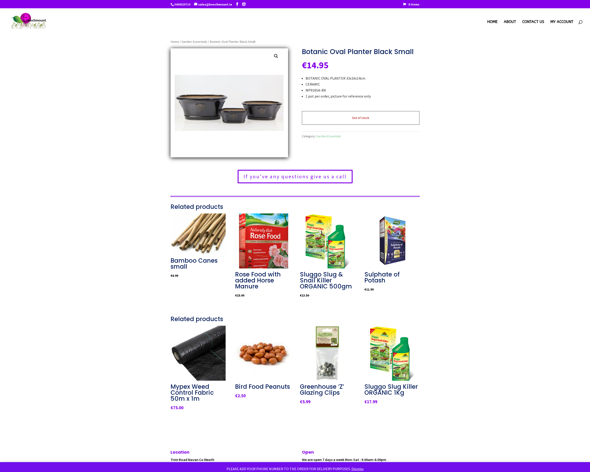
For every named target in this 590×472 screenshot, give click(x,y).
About (510, 22)
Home (492, 22)
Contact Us (533, 22)
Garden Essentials (194, 42)
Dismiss (357, 468)
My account (561, 22)
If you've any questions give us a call (295, 176)
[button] (276, 56)
